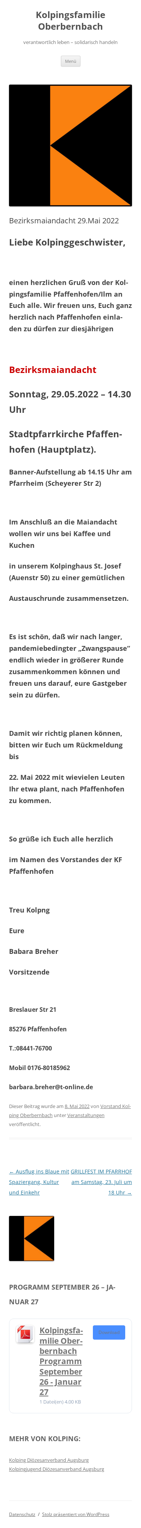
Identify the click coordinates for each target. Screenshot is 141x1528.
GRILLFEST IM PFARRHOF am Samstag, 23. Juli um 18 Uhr (101, 1182)
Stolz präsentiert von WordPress (75, 1514)
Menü (70, 61)
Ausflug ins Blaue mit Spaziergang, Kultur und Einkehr (39, 1182)
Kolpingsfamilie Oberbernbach (70, 20)
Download (109, 1332)
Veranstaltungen (86, 1115)
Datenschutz (22, 1514)
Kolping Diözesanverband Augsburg (49, 1460)
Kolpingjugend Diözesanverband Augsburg (56, 1469)
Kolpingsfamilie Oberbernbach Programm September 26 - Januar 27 (61, 1361)
